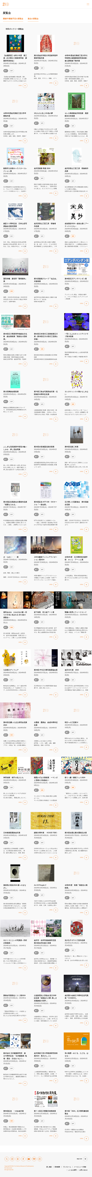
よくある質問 (72, 1170)
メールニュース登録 (80, 1167)
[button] (23, 85)
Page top (79, 1159)
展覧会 (7, 12)
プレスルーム (67, 1167)
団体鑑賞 (57, 1167)
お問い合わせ (83, 1170)
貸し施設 (49, 1167)
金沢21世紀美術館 (6, 4)
